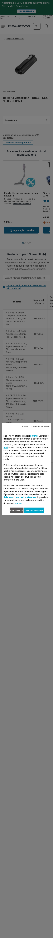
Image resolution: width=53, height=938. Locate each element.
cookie (18, 503)
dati (6, 447)
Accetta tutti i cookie (34, 510)
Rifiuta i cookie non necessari (35, 426)
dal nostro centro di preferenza (20, 497)
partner (34, 435)
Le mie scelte (16, 510)
